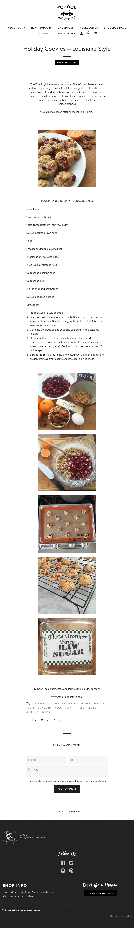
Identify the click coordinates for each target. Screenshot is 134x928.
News (58, 708)
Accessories (89, 27)
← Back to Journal (67, 811)
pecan (69, 708)
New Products (41, 27)
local (30, 708)
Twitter (71, 864)
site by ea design (121, 916)
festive (85, 703)
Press (81, 708)
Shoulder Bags (115, 27)
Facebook (63, 864)
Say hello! (10, 837)
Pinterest (71, 871)
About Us (15, 27)
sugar (46, 712)
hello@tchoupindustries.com (32, 836)
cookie (40, 703)
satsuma (32, 712)
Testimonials (65, 33)
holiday (99, 703)
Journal (44, 33)
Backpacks (66, 27)
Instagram (63, 871)
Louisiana (45, 708)
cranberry (69, 703)
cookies (53, 703)
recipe (92, 708)
